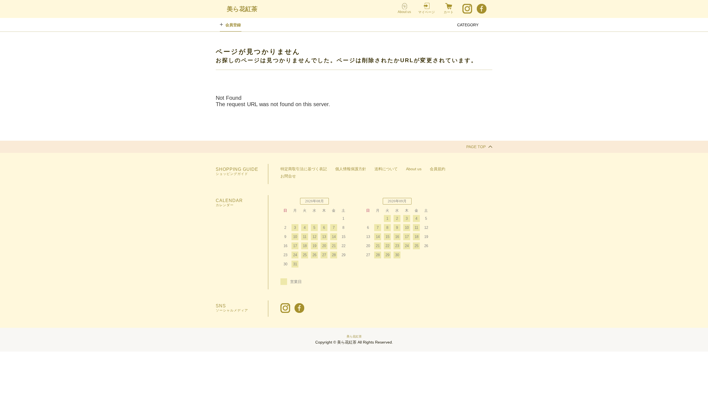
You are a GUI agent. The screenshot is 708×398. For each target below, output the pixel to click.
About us (404, 12)
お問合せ (288, 176)
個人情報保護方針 (350, 169)
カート (449, 12)
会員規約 (437, 169)
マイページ (426, 12)
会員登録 (233, 25)
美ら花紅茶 (354, 336)
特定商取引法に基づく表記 (303, 169)
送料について (386, 169)
